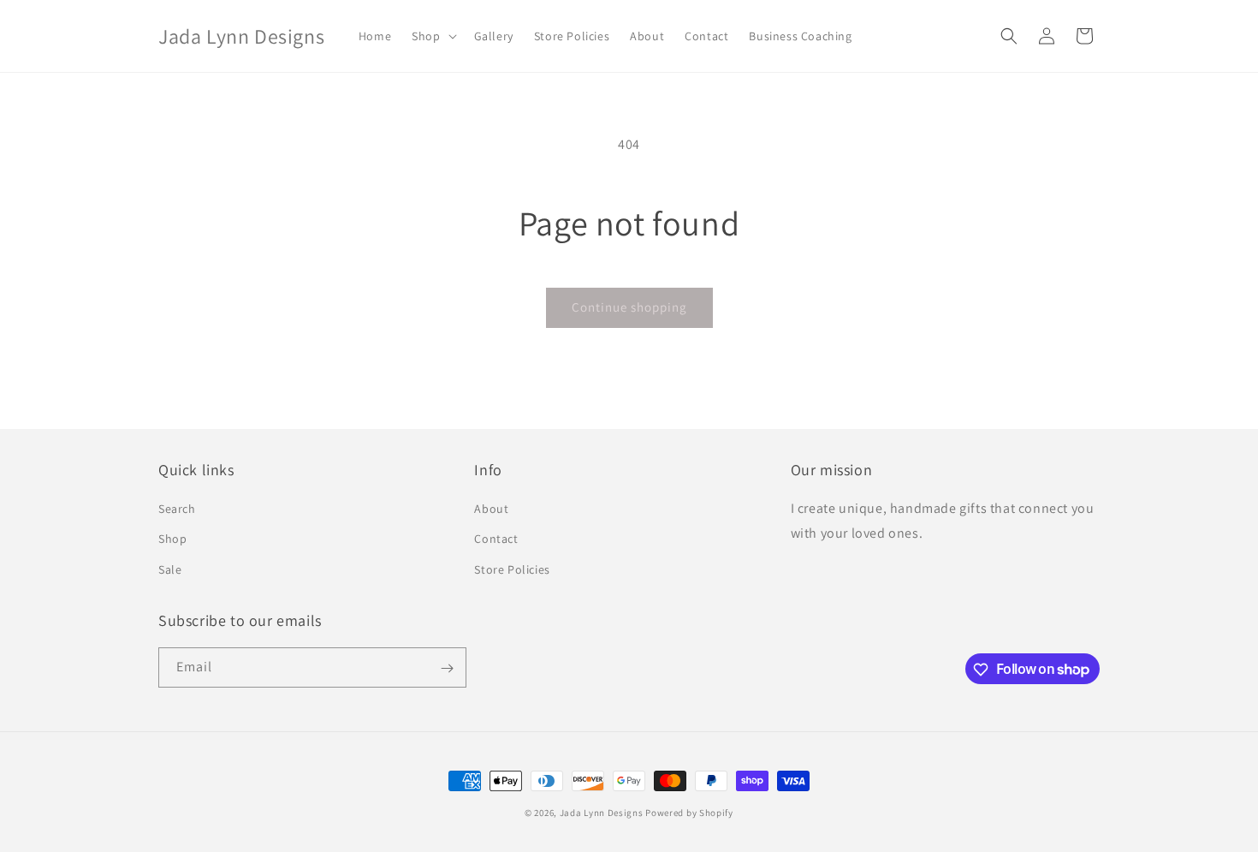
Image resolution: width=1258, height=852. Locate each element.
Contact (496, 539)
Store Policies (511, 569)
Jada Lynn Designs (602, 813)
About (491, 509)
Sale (169, 569)
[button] (432, 36)
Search (177, 509)
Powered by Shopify (689, 813)
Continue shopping (629, 307)
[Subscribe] (447, 668)
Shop (172, 539)
